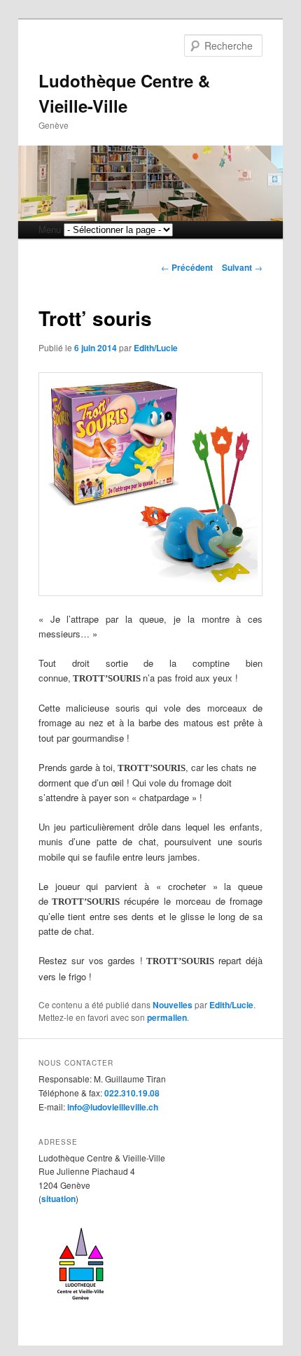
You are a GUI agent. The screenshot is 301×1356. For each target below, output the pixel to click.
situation (58, 1198)
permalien (167, 1017)
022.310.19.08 (132, 1093)
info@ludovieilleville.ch (112, 1107)
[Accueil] (80, 1305)
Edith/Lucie (156, 347)
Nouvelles (172, 1004)
